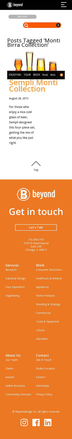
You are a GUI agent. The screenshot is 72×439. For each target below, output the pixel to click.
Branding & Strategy (48, 304)
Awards (10, 377)
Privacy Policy (44, 394)
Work (40, 265)
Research (11, 269)
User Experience (15, 287)
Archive (22, 16)
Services (12, 265)
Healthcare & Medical (49, 278)
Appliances (42, 287)
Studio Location (45, 368)
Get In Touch (44, 360)
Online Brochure (15, 385)
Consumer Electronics (49, 269)
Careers (40, 377)
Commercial (43, 313)
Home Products (45, 295)
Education (42, 338)
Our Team (12, 360)
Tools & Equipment (47, 321)
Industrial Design (15, 278)
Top (36, 170)
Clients (9, 368)
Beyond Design (15, 5)
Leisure (40, 330)
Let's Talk (36, 227)
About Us (13, 355)
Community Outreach (18, 394)
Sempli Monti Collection (33, 85)
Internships (42, 385)
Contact (42, 355)
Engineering (12, 295)
